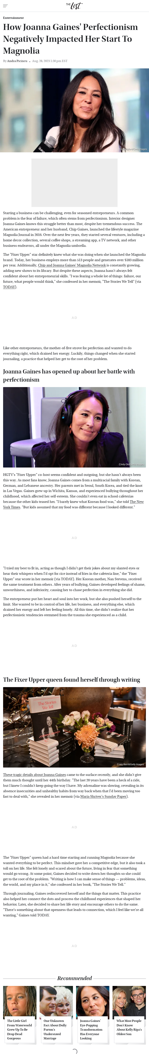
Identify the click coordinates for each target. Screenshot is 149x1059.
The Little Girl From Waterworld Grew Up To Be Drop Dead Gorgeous (19, 1029)
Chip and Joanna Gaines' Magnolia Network (72, 265)
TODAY (9, 287)
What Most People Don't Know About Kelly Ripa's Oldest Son (129, 1027)
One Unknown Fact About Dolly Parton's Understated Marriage (55, 1029)
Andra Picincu (17, 61)
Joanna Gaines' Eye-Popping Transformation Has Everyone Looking (91, 1029)
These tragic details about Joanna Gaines (34, 775)
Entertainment (13, 17)
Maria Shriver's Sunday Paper (103, 797)
